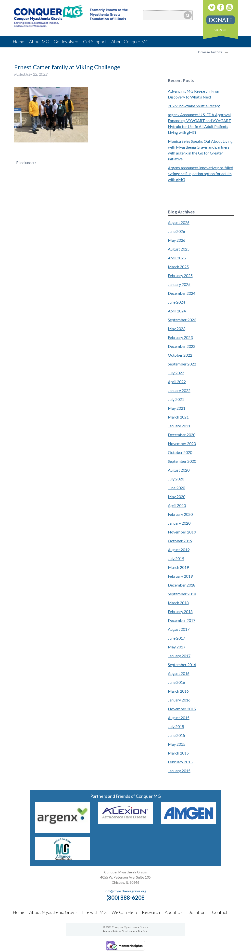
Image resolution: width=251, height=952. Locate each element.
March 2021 (178, 417)
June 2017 (176, 638)
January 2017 (179, 655)
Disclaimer (129, 931)
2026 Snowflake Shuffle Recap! (194, 105)
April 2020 (177, 505)
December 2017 (181, 620)
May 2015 (176, 744)
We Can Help (124, 912)
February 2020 (180, 514)
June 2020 (176, 487)
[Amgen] (188, 822)
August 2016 (178, 673)
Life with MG (94, 912)
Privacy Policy (111, 931)
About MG (39, 41)
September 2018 (182, 593)
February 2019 (180, 576)
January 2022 (179, 390)
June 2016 (176, 682)
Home (18, 41)
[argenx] (62, 831)
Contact (219, 912)
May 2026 (176, 240)
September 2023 (182, 319)
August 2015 (178, 717)
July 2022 (176, 372)
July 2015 (176, 726)
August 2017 (178, 629)
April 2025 (177, 257)
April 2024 (177, 310)
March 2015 (178, 753)
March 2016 (178, 691)
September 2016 (182, 664)
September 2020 (182, 461)
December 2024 (181, 293)
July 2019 (176, 558)
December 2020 (181, 434)
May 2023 (176, 328)
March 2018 (178, 602)
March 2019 (178, 567)
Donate (221, 19)
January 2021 (179, 425)
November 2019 (182, 532)
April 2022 (177, 381)
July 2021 (176, 399)
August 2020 (178, 470)
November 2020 (182, 443)
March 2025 (178, 266)
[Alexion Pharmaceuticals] (125, 822)
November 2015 (182, 708)
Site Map (143, 931)
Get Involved (66, 41)
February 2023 (180, 337)
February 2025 (180, 275)
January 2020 (179, 523)
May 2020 (176, 496)
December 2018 (181, 585)
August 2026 (178, 222)
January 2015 (179, 770)
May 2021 (176, 408)
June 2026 (176, 231)
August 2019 (178, 549)
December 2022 (181, 346)
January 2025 (179, 284)
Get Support (94, 41)
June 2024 (176, 302)
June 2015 (176, 735)
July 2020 (176, 478)
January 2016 (179, 700)
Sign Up (220, 30)
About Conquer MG (130, 41)
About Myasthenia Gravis (53, 912)
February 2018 (180, 611)
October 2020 (180, 452)
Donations (197, 912)
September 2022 (182, 364)
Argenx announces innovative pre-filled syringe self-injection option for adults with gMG (200, 173)
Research (151, 912)
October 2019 (180, 540)
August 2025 (178, 249)
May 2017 (176, 646)
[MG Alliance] (62, 858)
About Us (174, 912)
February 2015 (180, 761)
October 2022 (180, 355)
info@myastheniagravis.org (125, 891)
